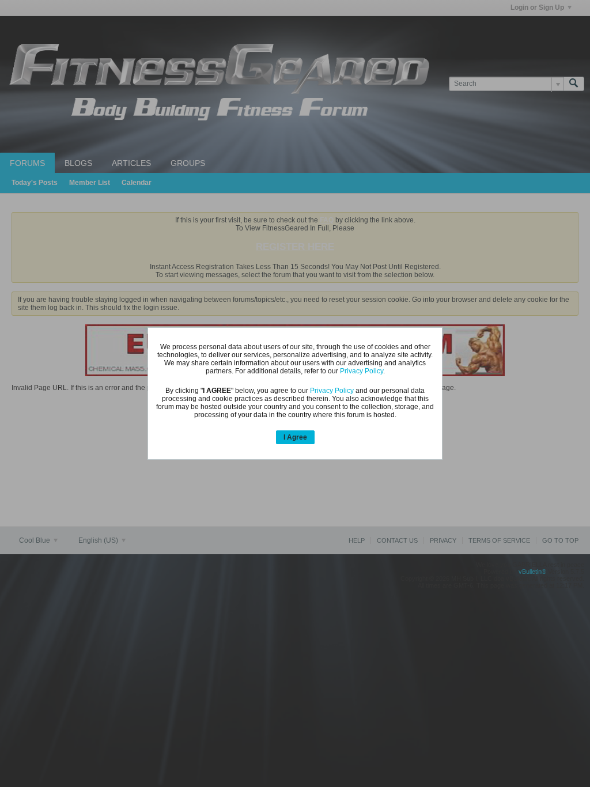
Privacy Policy (361, 371)
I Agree (295, 437)
